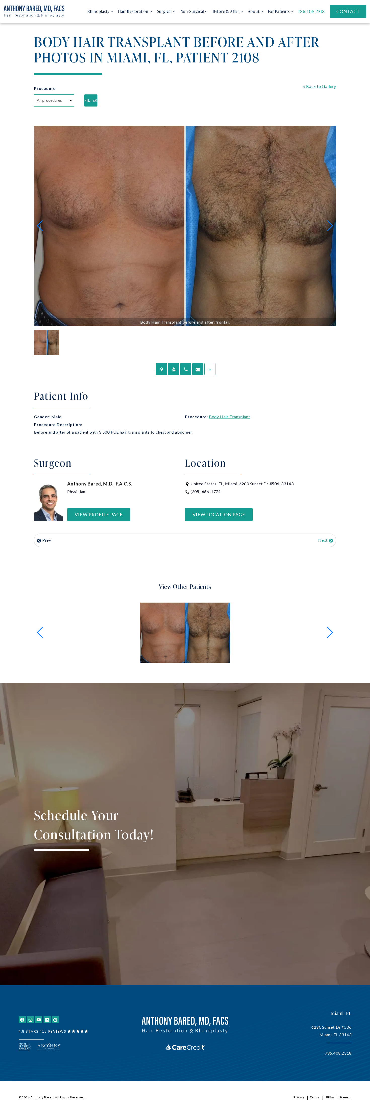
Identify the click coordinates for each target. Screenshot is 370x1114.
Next (323, 540)
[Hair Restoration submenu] (151, 11)
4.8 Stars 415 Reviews (42, 1031)
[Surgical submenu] (174, 11)
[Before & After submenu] (241, 11)
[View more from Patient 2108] (185, 632)
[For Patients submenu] (292, 11)
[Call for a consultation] (185, 369)
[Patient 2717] (210, 369)
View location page (219, 514)
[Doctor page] (173, 369)
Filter (90, 100)
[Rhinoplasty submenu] (112, 11)
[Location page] (161, 369)
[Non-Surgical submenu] (206, 11)
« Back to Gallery (319, 86)
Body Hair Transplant (229, 416)
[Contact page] (198, 369)
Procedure (45, 88)
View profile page (99, 514)
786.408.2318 (338, 1053)
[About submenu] (262, 11)
